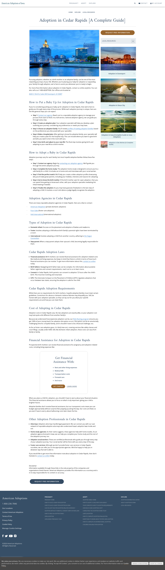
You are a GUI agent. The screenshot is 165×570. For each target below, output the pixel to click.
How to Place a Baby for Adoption (55, 502)
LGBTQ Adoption (88, 513)
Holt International (37, 214)
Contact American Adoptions (12, 512)
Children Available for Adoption (93, 524)
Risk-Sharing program (81, 319)
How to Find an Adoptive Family (54, 513)
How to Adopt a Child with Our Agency (95, 502)
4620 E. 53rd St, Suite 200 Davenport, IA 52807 (45, 94)
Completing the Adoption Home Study (94, 511)
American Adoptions (38, 207)
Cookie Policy (7, 524)
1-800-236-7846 (9, 503)
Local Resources (89, 12)
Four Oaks (34, 211)
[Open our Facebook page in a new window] (3, 535)
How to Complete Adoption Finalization (95, 516)
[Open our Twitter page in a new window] (6, 535)
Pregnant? (73, 3)
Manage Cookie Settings (12, 528)
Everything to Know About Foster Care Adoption (98, 519)
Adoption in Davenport (116, 74)
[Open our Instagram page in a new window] (15, 535)
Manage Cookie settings (140, 563)
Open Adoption (49, 516)
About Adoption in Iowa (128, 502)
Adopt (83, 3)
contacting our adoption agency (71, 163)
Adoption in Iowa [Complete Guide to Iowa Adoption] (117, 136)
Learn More (72, 386)
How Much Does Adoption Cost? (93, 508)
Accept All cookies (156, 563)
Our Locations (7, 508)
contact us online (89, 261)
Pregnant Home (49, 500)
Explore (92, 3)
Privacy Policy (7, 520)
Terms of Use (7, 516)
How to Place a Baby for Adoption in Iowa (57, 505)
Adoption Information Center (130, 500)
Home (71, 12)
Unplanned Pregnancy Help (53, 519)
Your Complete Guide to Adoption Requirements (98, 505)
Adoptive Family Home (89, 500)
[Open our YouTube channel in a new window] (11, 535)
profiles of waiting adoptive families (80, 129)
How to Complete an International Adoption (97, 522)
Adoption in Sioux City (117, 105)
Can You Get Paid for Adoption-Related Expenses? (60, 508)
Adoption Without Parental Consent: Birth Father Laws (62, 511)
